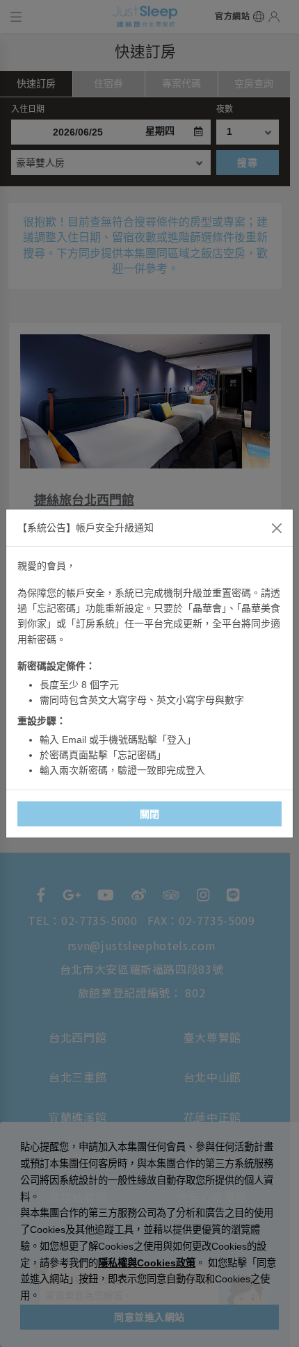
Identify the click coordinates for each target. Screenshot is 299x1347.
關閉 (150, 813)
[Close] (276, 528)
